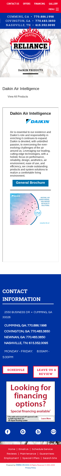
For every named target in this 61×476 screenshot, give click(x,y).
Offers (26, 3)
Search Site (50, 458)
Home (11, 449)
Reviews (12, 453)
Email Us (23, 449)
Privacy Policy (30, 468)
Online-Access (22, 465)
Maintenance (28, 453)
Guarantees (47, 453)
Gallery (53, 3)
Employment (11, 458)
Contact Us (13, 3)
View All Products (18, 96)
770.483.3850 (45, 21)
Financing (39, 3)
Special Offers (31, 458)
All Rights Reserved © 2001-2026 (42, 465)
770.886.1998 (44, 16)
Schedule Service (42, 449)
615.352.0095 (45, 25)
